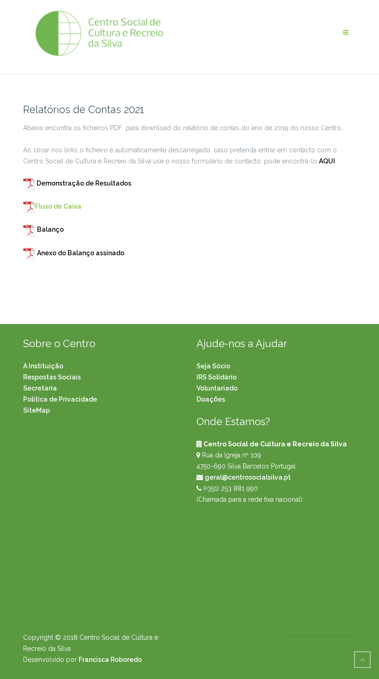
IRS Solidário (216, 377)
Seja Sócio (213, 366)
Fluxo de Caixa (58, 206)
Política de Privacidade (60, 399)
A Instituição (43, 366)
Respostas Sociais (52, 377)
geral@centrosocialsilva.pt (248, 477)
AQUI (327, 161)
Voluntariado (217, 388)
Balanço (50, 229)
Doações (210, 399)
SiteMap (36, 410)
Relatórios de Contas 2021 (83, 109)
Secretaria (40, 388)
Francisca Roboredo (110, 659)
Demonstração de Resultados (83, 183)
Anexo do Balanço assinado (80, 253)
